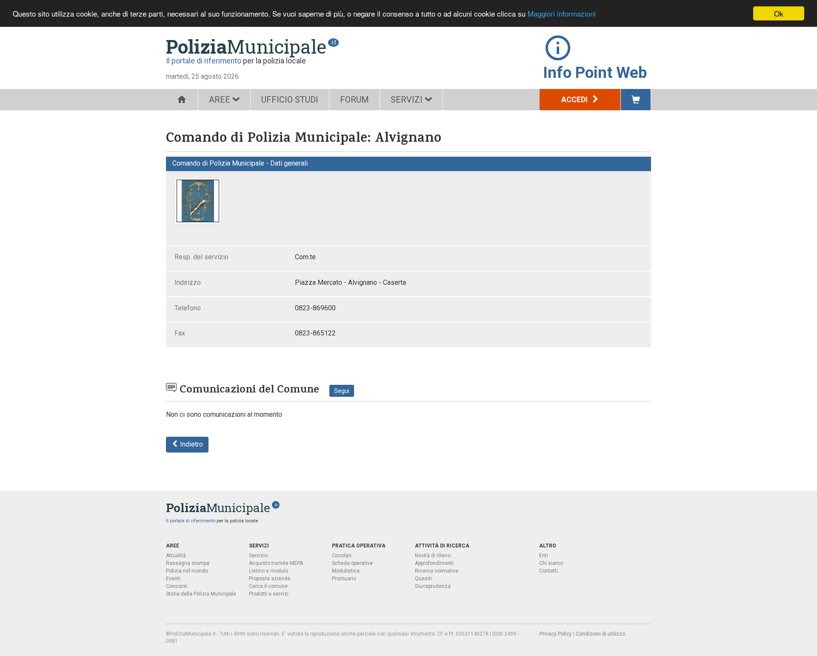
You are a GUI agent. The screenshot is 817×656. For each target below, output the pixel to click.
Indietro (190, 444)
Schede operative (352, 563)
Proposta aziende (269, 579)
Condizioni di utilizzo (600, 634)
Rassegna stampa (187, 563)
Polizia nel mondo (187, 571)
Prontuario (344, 579)
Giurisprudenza (433, 586)
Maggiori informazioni (562, 14)
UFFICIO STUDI (289, 100)
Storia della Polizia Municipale (201, 594)
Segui (341, 390)
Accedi (575, 99)
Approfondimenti (434, 563)
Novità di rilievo (433, 556)
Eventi (173, 579)
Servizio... (260, 556)
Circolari (341, 556)
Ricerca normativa (436, 571)
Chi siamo (551, 563)
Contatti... (550, 571)
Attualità (176, 556)
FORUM (354, 100)
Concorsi (176, 586)
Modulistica (346, 571)
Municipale (246, 46)
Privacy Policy (556, 634)
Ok (778, 13)
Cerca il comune (268, 586)
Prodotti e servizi (269, 594)
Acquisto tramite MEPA (276, 563)
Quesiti (423, 579)
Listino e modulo (268, 571)
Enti (543, 556)
